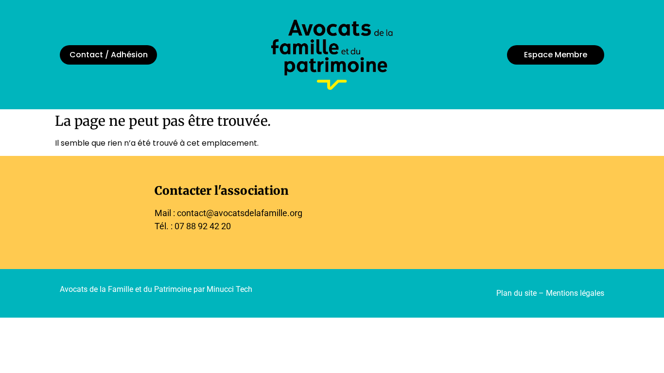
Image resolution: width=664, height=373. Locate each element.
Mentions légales (575, 293)
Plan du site (516, 293)
